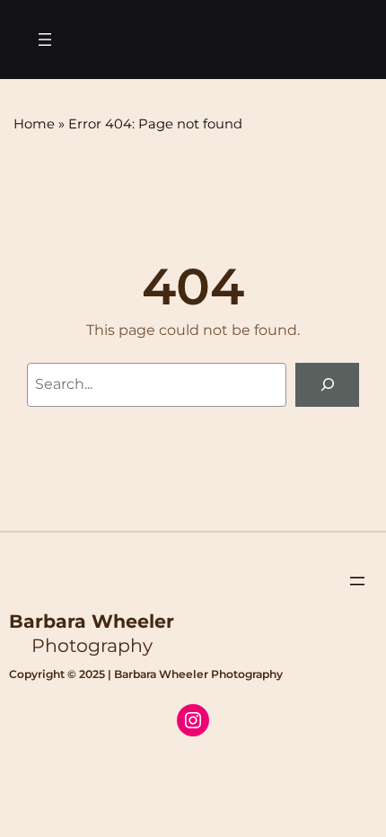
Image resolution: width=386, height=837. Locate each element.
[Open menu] (45, 39)
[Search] (327, 385)
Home (34, 124)
